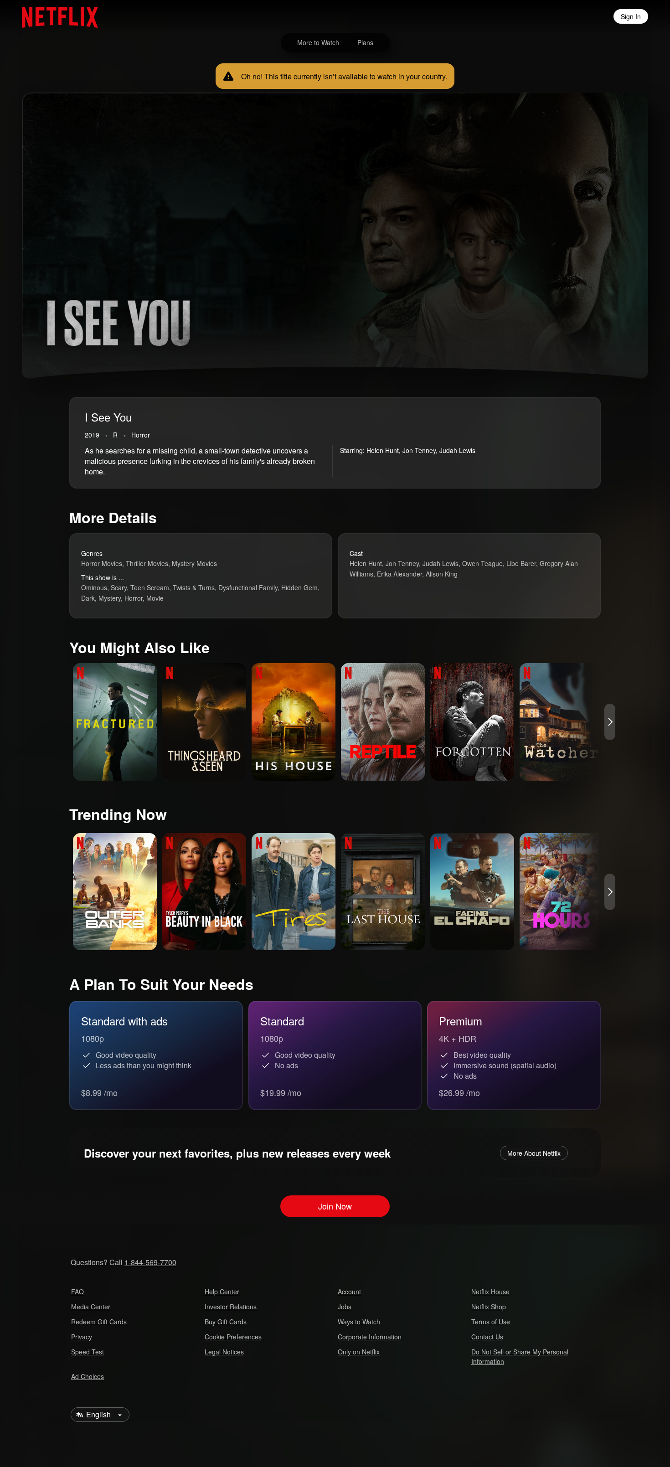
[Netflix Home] (55, 16)
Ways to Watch (359, 1321)
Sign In (631, 16)
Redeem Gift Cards (99, 1321)
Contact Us (487, 1336)
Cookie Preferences (233, 1336)
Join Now (335, 1206)
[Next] (609, 722)
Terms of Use (490, 1321)
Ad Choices (87, 1376)
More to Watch (318, 42)
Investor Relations (231, 1306)
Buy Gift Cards (226, 1321)
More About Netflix (534, 1153)
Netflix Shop (488, 1306)
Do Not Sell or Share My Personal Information (519, 1356)
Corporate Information (370, 1336)
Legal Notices (224, 1351)
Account (349, 1291)
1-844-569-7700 (150, 1262)
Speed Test (87, 1351)
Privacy (81, 1336)
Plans (365, 42)
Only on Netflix (359, 1351)
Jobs (344, 1306)
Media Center (90, 1306)
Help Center (222, 1291)
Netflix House (490, 1291)
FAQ (77, 1291)
